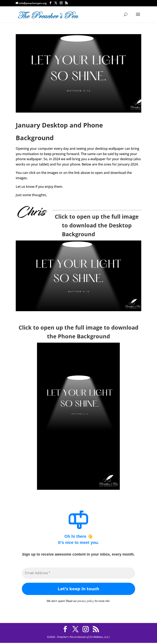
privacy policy (85, 601)
